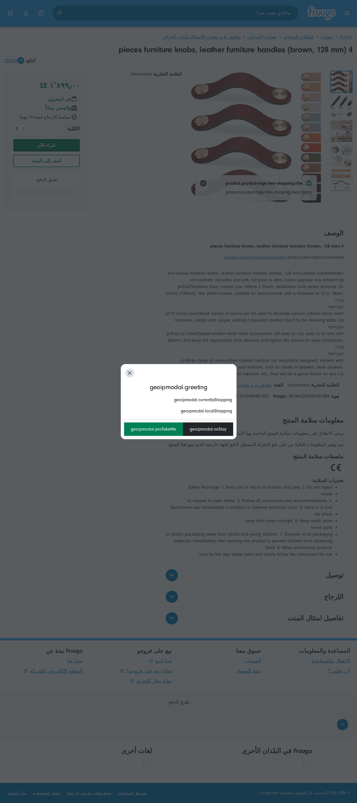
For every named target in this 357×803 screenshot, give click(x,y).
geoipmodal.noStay (208, 429)
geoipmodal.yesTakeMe (153, 429)
